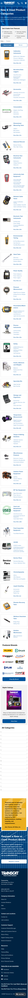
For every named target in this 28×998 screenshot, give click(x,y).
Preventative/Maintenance (19, 307)
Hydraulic (15, 443)
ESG (2, 905)
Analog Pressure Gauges (19, 294)
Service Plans (17, 558)
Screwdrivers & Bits (18, 259)
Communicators (17, 330)
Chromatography (18, 572)
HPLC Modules (17, 577)
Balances (15, 368)
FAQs (2, 949)
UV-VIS (15, 542)
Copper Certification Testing (18, 202)
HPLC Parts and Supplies (19, 579)
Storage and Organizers (17, 396)
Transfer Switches (17, 478)
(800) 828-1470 (5, 889)
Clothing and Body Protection (17, 350)
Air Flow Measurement (18, 241)
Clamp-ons (16, 165)
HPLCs (15, 575)
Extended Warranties (18, 561)
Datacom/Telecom (19, 142)
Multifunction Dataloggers (19, 80)
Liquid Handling (18, 586)
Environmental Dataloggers (16, 77)
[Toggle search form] (22, 3)
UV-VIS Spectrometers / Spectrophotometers (19, 547)
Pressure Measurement (17, 288)
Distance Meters (17, 261)
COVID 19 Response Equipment (18, 347)
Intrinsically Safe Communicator (17, 180)
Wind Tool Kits (16, 386)
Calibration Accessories (19, 92)
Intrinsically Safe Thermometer (17, 183)
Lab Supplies (16, 591)
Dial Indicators (16, 132)
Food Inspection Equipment (18, 529)
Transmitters (16, 334)
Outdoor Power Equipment (18, 473)
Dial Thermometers (18, 423)
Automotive (16, 114)
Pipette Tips (16, 593)
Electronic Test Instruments (18, 217)
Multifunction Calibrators (19, 56)
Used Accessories (17, 514)
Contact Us (4, 917)
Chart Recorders (17, 75)
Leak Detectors (17, 314)
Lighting (15, 477)
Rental (20, 45)
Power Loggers (17, 277)
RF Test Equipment (19, 490)
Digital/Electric (16, 441)
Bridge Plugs (16, 622)
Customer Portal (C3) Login (8, 928)
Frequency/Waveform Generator (18, 225)
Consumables (17, 107)
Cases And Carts (17, 405)
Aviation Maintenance (17, 631)
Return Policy (4, 934)
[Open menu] (1, 3)
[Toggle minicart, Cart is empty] (25, 3)
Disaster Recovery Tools (19, 603)
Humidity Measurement (19, 245)
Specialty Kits (17, 381)
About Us (3, 899)
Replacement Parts (17, 370)
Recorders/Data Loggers (18, 71)
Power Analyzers (17, 274)
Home (2, 41)
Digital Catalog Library (7, 937)
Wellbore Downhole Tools (19, 617)
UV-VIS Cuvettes (17, 545)
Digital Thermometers (18, 425)
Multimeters (16, 161)
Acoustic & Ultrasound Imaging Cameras (18, 311)
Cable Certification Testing (19, 206)
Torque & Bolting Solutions (18, 436)
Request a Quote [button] (14, 861)
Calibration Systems (18, 440)
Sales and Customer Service (8, 931)
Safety (15, 344)
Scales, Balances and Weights (18, 364)
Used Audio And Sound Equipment (19, 516)
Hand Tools (17, 254)
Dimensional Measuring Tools (18, 124)
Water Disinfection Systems (17, 636)
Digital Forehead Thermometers (17, 420)
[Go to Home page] (9, 3)
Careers (3, 908)
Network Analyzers (18, 497)
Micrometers (16, 130)
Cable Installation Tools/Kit (19, 205)
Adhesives (16, 112)
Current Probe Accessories (16, 95)
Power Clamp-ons (17, 276)
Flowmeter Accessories (19, 97)
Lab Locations (5, 920)
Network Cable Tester (18, 197)
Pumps (15, 296)
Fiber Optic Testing (18, 147)
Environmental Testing (18, 237)
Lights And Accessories (19, 316)
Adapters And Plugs (18, 110)
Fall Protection (16, 353)
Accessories (17, 89)
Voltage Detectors (17, 163)
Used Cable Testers (18, 519)
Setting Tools (16, 623)
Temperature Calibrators (19, 60)
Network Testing (17, 145)
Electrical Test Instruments (17, 157)
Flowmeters (16, 332)
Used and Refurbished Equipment (17, 508)
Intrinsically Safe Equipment (18, 175)
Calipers (15, 128)
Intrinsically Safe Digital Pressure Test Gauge (18, 186)
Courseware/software (18, 462)
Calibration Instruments (17, 52)
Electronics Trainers (18, 458)
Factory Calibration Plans (19, 563)
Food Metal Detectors (18, 533)
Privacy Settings (5, 958)
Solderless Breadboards (19, 460)
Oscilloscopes (16, 221)
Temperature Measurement (17, 416)
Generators (16, 480)
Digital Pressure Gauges (19, 292)
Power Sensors (17, 495)
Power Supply (16, 223)
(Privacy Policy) (22, 989)
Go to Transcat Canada (7, 961)
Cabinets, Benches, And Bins (19, 403)
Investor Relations (6, 902)
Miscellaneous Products (18, 454)
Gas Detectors (16, 243)
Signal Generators (17, 493)
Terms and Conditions (7, 955)
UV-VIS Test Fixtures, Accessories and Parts (18, 551)
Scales (15, 371)
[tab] (14, 732)
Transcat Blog (5, 952)
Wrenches (15, 257)
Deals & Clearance (6, 940)
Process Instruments (17, 326)
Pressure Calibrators (18, 58)
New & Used (7, 45)
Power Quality (17, 271)
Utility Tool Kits (16, 384)
